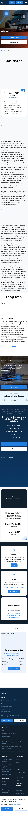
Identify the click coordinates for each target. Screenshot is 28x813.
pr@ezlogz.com (14, 617)
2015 (22, 347)
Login (12, 2)
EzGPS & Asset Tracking (9, 733)
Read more (14, 387)
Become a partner (7, 790)
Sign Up (19, 2)
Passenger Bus (6, 774)
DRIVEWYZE (19, 791)
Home (1, 50)
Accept (7, 809)
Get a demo (14, 42)
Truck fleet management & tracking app (13, 739)
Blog (17, 759)
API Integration (20, 772)
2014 (14, 347)
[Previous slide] (5, 353)
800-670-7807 (14, 437)
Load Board (19, 775)
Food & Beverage (7, 764)
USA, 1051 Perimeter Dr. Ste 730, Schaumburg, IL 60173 (13, 654)
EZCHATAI (19, 788)
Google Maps (14, 668)
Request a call (14, 444)
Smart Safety (20, 793)
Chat (14, 565)
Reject (21, 809)
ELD (3, 730)
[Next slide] (23, 353)
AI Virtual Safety (6, 787)
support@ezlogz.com (14, 615)
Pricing (4, 784)
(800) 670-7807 (9, 587)
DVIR (17, 780)
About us (4, 781)
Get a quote (7, 720)
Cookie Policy (16, 804)
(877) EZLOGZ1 (19, 587)
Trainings (18, 765)
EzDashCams (6, 736)
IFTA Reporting (20, 778)
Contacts (5, 792)
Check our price (14, 37)
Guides (18, 762)
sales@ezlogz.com (14, 431)
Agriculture (5, 767)
